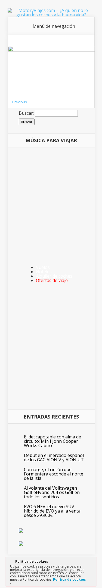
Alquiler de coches (54, 276)
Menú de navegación (54, 26)
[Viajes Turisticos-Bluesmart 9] (51, 50)
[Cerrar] (92, 562)
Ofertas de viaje (52, 280)
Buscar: (26, 113)
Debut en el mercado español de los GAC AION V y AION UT (54, 457)
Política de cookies (69, 579)
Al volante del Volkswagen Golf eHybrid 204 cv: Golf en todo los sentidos (52, 492)
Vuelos (43, 267)
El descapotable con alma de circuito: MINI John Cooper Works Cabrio (52, 441)
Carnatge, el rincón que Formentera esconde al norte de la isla (53, 473)
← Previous (17, 101)
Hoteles (44, 272)
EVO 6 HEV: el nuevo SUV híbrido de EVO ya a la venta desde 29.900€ (52, 511)
